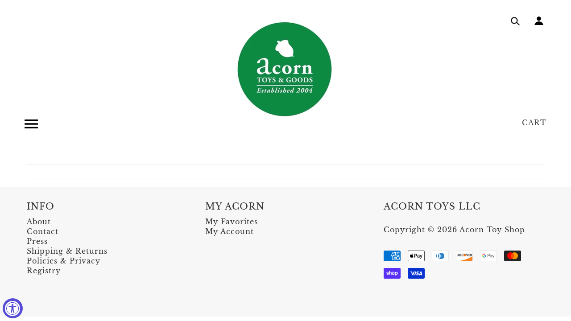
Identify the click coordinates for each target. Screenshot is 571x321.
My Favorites (231, 221)
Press (37, 241)
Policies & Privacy (63, 260)
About (39, 221)
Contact (42, 231)
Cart (534, 122)
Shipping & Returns (67, 251)
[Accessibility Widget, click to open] (13, 308)
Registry (44, 270)
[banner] (285, 69)
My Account (229, 231)
